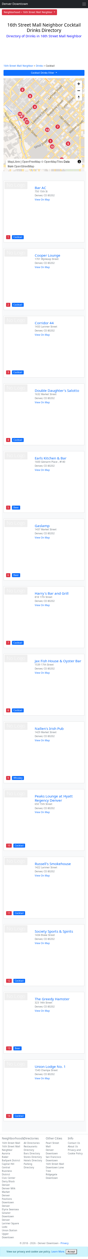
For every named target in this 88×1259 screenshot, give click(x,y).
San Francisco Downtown (53, 1158)
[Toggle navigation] (84, 4)
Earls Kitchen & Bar (50, 458)
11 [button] (27, 122)
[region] (44, 124)
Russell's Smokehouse (53, 863)
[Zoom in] (78, 83)
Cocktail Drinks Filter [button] (43, 72)
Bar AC (40, 187)
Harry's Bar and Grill (52, 593)
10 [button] (52, 146)
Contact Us (74, 1143)
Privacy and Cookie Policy (75, 1151)
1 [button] (50, 141)
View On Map (42, 199)
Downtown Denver (8, 1204)
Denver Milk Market (8, 1190)
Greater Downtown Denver (8, 1216)
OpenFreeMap (31, 161)
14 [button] (47, 130)
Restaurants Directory (30, 1148)
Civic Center (8, 1178)
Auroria (6, 1153)
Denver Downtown (15, 4)
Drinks (39, 65)
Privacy (65, 1243)
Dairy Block (8, 1181)
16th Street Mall (11, 1143)
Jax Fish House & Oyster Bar (58, 661)
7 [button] (57, 126)
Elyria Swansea (10, 1209)
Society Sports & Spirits (54, 931)
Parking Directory (29, 1165)
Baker (5, 1157)
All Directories (32, 1143)
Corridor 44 (44, 323)
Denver (6, 1185)
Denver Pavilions (7, 1197)
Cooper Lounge (47, 255)
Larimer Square (10, 1223)
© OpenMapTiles (52, 161)
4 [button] (35, 107)
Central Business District (7, 1171)
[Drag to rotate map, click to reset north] (78, 97)
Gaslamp (42, 525)
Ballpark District (11, 1160)
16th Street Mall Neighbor (18, 65)
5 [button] (68, 143)
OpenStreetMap (24, 166)
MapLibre (14, 161)
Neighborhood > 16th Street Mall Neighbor (28, 12)
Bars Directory (32, 1153)
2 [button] (22, 90)
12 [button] (20, 114)
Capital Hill (8, 1164)
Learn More (57, 1251)
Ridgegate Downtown (52, 1176)
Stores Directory (33, 1157)
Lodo (4, 1226)
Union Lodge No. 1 (50, 1066)
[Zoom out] (78, 90)
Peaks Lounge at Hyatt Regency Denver (54, 798)
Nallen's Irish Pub (49, 728)
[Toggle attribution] (79, 161)
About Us (73, 1146)
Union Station (9, 1230)
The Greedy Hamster (52, 999)
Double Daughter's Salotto (57, 390)
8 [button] (30, 96)
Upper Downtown (8, 1235)
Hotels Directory (33, 1160)
